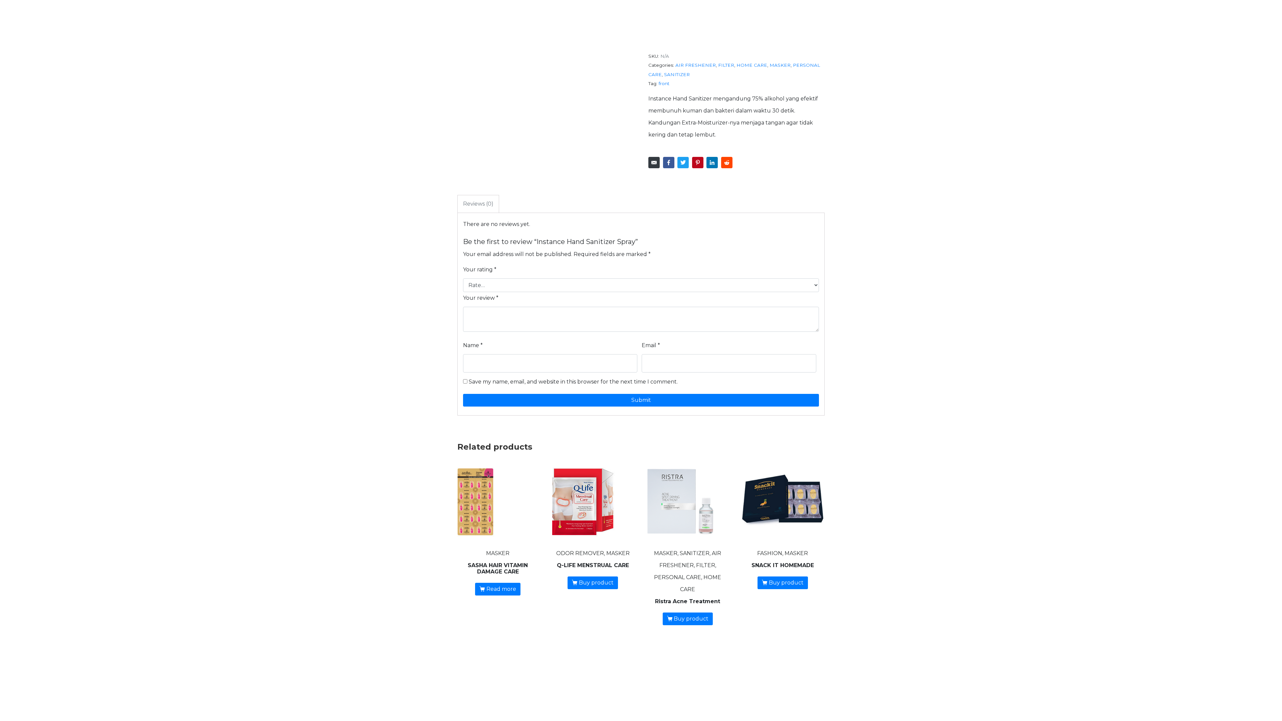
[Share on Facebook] (668, 162)
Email (651, 345)
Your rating (479, 269)
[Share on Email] (654, 162)
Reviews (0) (478, 204)
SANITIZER (677, 74)
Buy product (596, 582)
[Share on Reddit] (726, 162)
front (664, 83)
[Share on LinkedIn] (712, 162)
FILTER (726, 65)
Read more (501, 589)
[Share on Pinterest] (697, 162)
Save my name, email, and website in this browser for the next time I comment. (573, 382)
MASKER (780, 65)
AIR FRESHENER (695, 65)
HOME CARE (751, 65)
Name (473, 345)
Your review (480, 298)
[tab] (478, 204)
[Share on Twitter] (683, 162)
